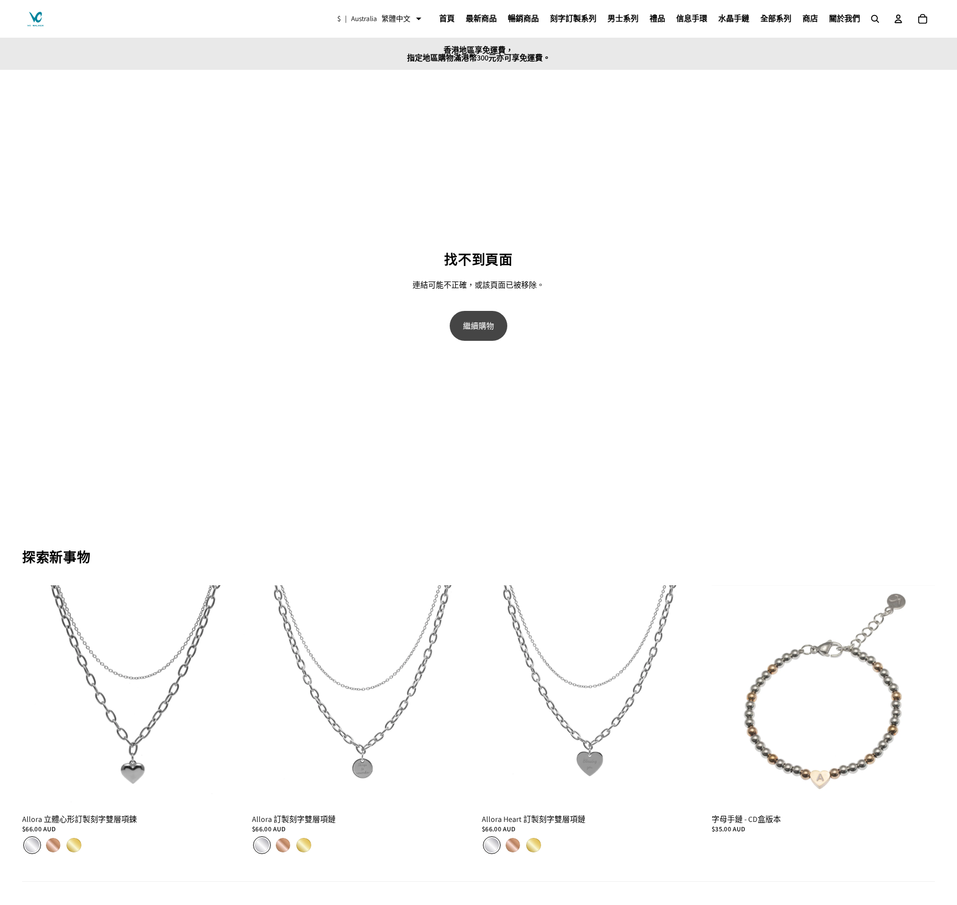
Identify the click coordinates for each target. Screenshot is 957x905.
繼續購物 (478, 326)
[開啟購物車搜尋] (875, 19)
